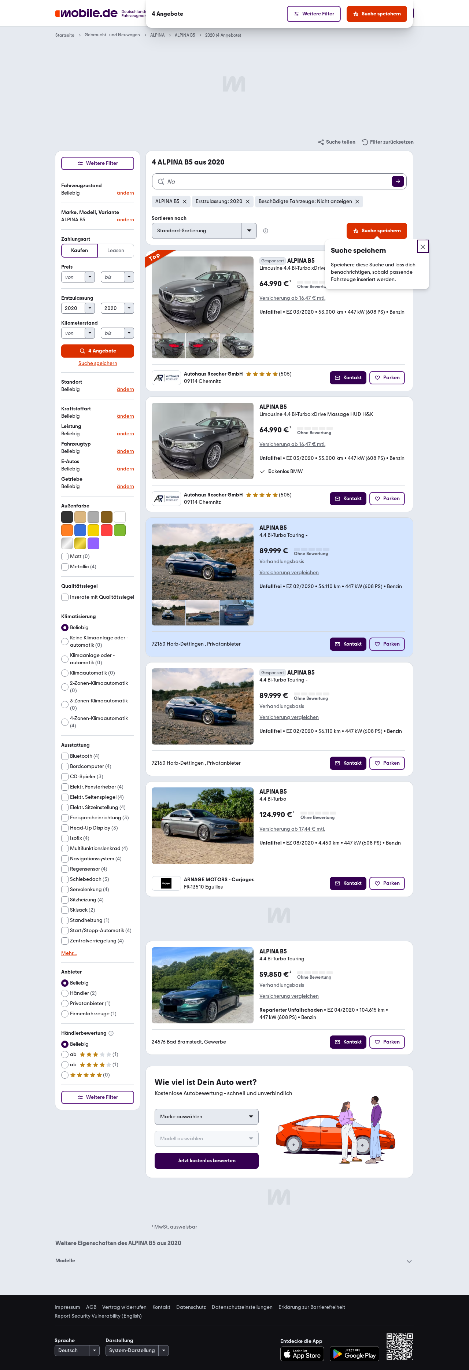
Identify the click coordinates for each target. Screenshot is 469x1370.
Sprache (65, 1340)
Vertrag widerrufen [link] (124, 1307)
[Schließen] (423, 246)
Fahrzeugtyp (76, 444)
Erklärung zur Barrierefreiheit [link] (311, 1307)
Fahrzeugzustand (81, 185)
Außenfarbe (75, 506)
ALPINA (157, 35)
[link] (336, 142)
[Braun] (106, 517)
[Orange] (67, 530)
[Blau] (80, 530)
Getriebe (71, 479)
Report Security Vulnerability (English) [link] (98, 1316)
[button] (97, 189)
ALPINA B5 (185, 35)
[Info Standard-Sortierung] (266, 231)
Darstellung (119, 1340)
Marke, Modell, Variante (90, 212)
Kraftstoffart (76, 409)
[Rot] (106, 530)
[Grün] (119, 530)
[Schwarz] (67, 517)
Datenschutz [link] (191, 1307)
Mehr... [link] (69, 953)
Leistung (71, 426)
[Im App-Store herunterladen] (304, 1354)
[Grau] (93, 517)
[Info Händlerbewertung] (111, 1033)
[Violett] (93, 543)
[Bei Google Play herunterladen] (354, 1354)
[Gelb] (93, 530)
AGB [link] (91, 1307)
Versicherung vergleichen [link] (289, 572)
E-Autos (70, 461)
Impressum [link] (67, 1307)
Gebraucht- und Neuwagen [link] (112, 35)
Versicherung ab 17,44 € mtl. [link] (292, 829)
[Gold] (80, 543)
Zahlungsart (75, 239)
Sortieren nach (169, 218)
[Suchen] (398, 181)
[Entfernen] (184, 201)
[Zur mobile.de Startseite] (114, 13)
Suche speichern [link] (97, 363)
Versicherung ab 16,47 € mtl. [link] (292, 298)
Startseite (64, 35)
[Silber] (67, 543)
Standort (71, 382)
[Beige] (80, 517)
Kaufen (79, 250)
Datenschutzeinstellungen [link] (242, 1307)
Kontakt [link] (161, 1307)
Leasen (115, 250)
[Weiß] (119, 517)
